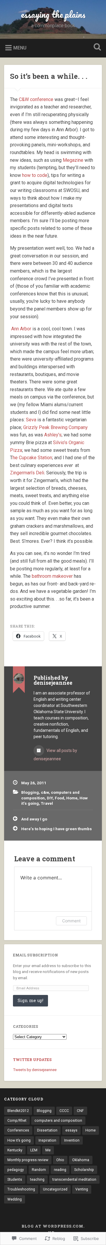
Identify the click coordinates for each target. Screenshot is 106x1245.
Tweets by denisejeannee (35, 1069)
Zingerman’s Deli (27, 473)
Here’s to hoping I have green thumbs (56, 828)
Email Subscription (35, 955)
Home (71, 798)
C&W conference (36, 99)
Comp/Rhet (16, 1120)
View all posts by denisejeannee (55, 754)
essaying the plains (53, 14)
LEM (33, 1150)
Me (48, 1150)
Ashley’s (53, 435)
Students (14, 1179)
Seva (31, 420)
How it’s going (19, 1140)
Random (39, 1170)
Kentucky (14, 1150)
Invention (72, 1140)
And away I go (34, 819)
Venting (81, 1189)
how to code (34, 175)
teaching (37, 1179)
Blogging (30, 792)
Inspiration (47, 1140)
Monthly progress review (27, 1160)
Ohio (60, 1160)
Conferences (18, 1130)
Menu (19, 47)
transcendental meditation (74, 1179)
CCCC (64, 1111)
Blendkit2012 (18, 1111)
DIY (50, 798)
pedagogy (15, 1170)
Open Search (96, 47)
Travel (47, 803)
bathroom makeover (52, 576)
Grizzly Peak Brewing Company (55, 427)
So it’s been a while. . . (48, 76)
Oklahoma (80, 1160)
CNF (80, 1111)
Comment (71, 920)
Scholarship (84, 1170)
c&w (45, 792)
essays (71, 1130)
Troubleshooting (21, 1189)
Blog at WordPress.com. (53, 1226)
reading (60, 1170)
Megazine (73, 160)
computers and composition (58, 1120)
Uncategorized (55, 1189)
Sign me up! (30, 1000)
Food (59, 798)
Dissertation (47, 1130)
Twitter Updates (32, 1059)
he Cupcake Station (32, 457)
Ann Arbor (21, 329)
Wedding (14, 1199)
